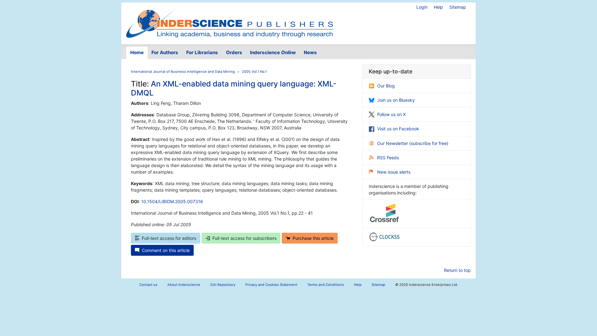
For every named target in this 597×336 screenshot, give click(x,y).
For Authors (164, 52)
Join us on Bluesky (396, 100)
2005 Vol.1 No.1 (254, 71)
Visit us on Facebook (398, 128)
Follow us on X (391, 114)
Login (422, 7)
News (310, 52)
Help (438, 7)
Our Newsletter (393, 143)
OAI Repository (222, 284)
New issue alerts (393, 172)
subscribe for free (429, 143)
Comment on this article (166, 250)
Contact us (148, 284)
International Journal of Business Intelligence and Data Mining (183, 71)
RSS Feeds (388, 157)
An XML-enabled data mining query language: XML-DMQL (233, 88)
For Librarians (202, 52)
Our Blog (386, 85)
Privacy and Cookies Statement (271, 284)
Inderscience (273, 52)
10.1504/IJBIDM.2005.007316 (172, 201)
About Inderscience (183, 284)
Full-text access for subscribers (244, 238)
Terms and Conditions (325, 284)
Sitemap (457, 7)
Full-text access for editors (169, 238)
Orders (234, 52)
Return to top (457, 270)
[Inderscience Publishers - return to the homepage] (229, 20)
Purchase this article (313, 238)
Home (137, 52)
